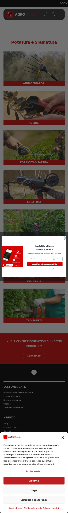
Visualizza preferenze (34, 500)
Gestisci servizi (33, 470)
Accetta (34, 481)
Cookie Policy (15, 508)
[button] (63, 437)
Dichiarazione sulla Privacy (37, 508)
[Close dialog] (64, 237)
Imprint (55, 508)
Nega (34, 490)
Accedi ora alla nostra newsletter (44, 264)
